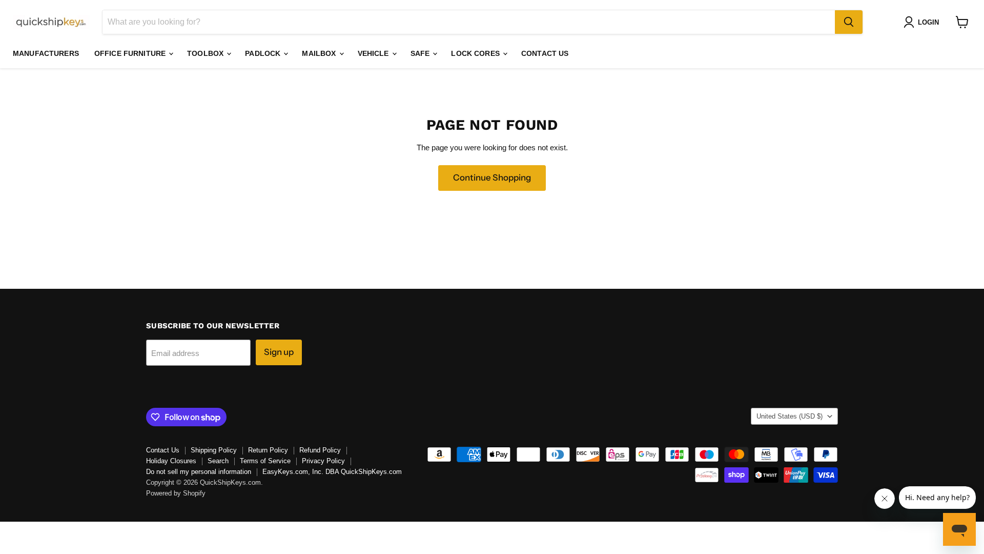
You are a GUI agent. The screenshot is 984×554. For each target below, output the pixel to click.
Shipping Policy (214, 450)
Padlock (263, 53)
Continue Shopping (492, 177)
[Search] (849, 22)
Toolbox (206, 53)
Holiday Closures (171, 461)
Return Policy (268, 450)
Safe (421, 53)
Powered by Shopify (176, 493)
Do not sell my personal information (198, 472)
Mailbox (320, 53)
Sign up (279, 352)
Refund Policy (320, 450)
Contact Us (544, 53)
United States (789, 416)
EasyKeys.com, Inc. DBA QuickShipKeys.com (332, 472)
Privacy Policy (323, 461)
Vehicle (374, 53)
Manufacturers (46, 53)
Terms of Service (265, 461)
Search (218, 461)
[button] (923, 22)
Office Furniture (131, 53)
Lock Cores (476, 53)
